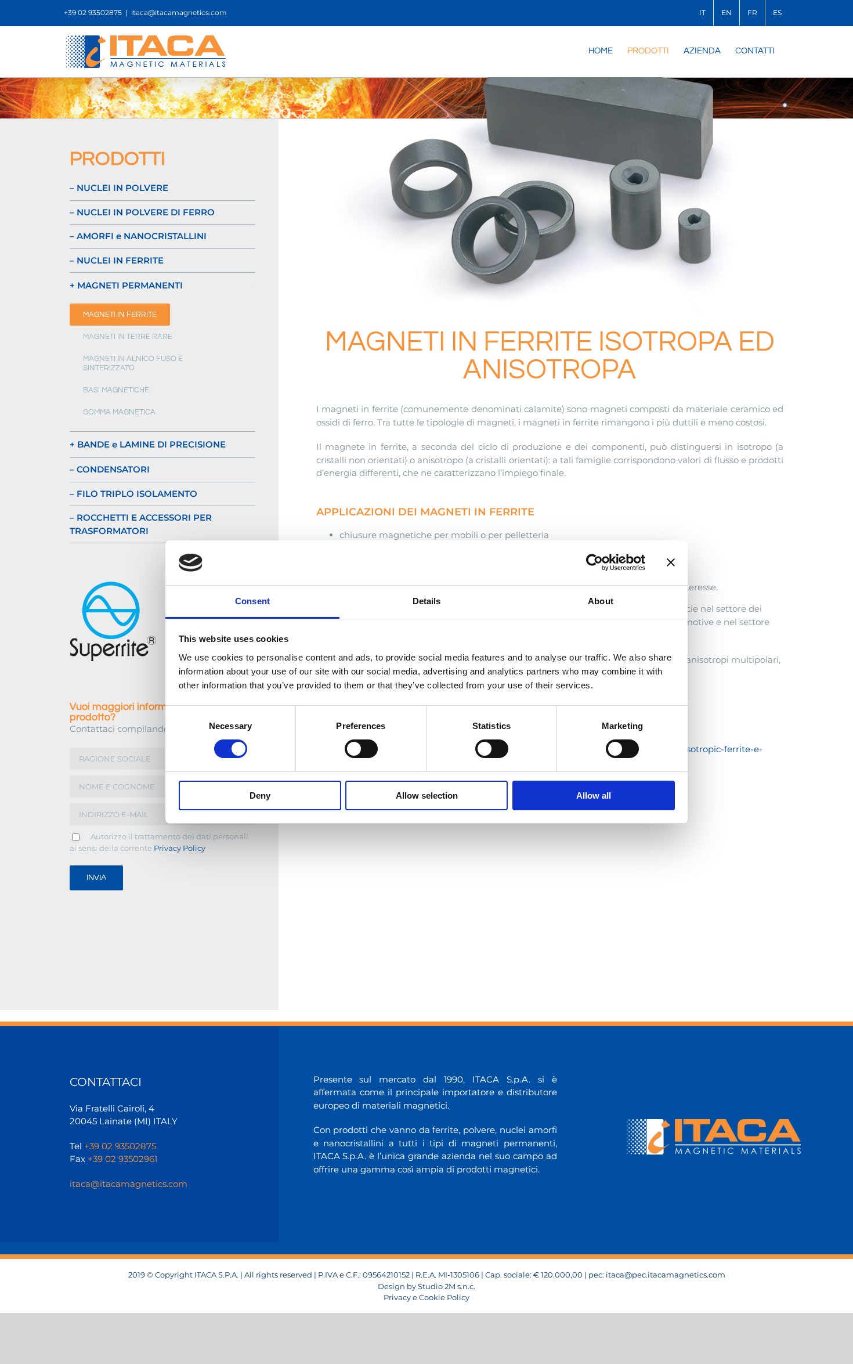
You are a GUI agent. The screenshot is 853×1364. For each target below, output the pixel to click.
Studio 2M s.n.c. (446, 1286)
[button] (162, 285)
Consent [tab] (252, 601)
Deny (260, 795)
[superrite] (113, 583)
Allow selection (427, 795)
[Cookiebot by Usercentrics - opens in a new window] (594, 562)
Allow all (593, 795)
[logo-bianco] (714, 1123)
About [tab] (600, 601)
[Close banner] (671, 562)
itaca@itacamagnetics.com (179, 12)
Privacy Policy (179, 848)
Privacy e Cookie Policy (426, 1297)
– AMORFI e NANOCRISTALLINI (138, 235)
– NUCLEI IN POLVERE (119, 187)
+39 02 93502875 (120, 1146)
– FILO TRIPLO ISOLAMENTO (133, 493)
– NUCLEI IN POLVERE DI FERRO (142, 212)
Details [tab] (427, 601)
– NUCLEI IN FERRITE (117, 260)
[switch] (361, 748)
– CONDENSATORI (110, 469)
